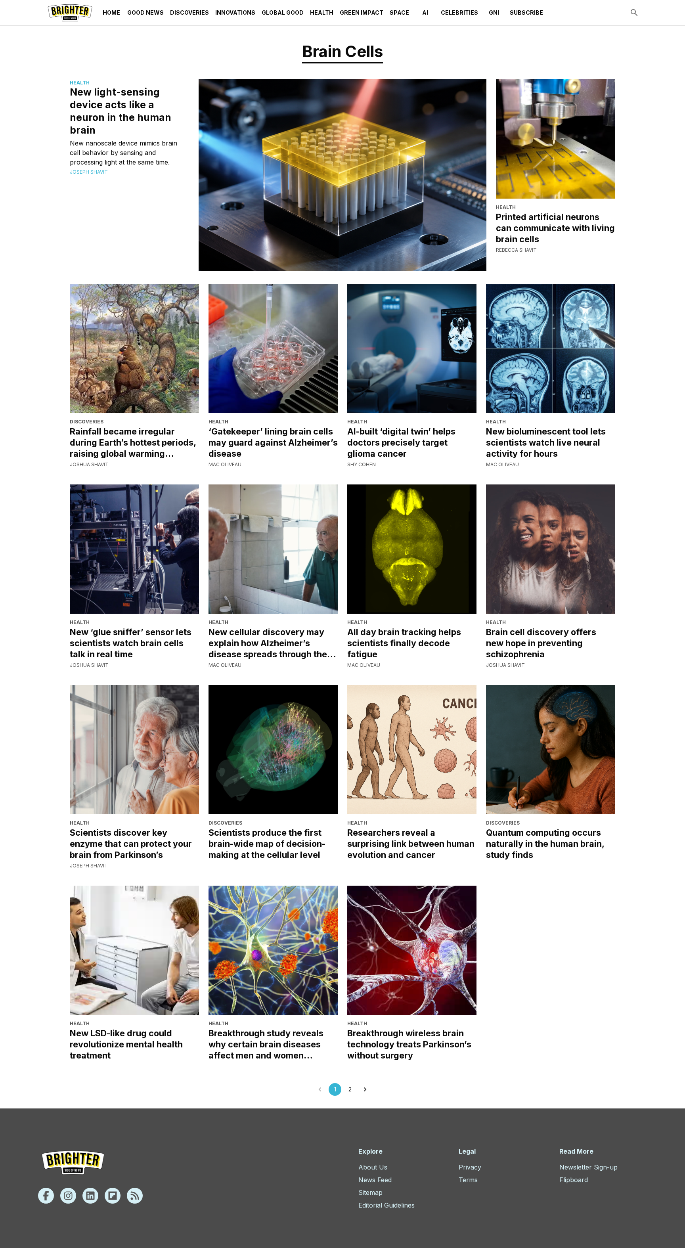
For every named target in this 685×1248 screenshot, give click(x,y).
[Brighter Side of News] (70, 12)
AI (425, 12)
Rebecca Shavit (516, 250)
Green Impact (361, 12)
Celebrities (459, 12)
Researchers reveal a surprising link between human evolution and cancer (411, 843)
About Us (372, 1167)
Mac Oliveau (225, 464)
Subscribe (526, 12)
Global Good (283, 12)
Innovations (235, 12)
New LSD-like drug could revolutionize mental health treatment (126, 1044)
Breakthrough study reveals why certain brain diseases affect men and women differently (266, 1044)
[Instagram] (68, 1196)
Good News (145, 12)
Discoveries (189, 12)
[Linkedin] (90, 1196)
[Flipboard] (113, 1196)
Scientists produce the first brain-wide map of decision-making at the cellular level (267, 843)
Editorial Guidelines (386, 1205)
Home (111, 12)
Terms (468, 1180)
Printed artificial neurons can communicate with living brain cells (555, 228)
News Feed (375, 1180)
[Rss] (135, 1196)
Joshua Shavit (89, 464)
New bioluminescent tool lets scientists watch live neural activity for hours (546, 442)
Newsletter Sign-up (588, 1167)
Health (321, 12)
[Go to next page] (365, 1089)
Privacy (470, 1167)
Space (399, 12)
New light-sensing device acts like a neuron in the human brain (120, 111)
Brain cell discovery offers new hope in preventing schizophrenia (541, 643)
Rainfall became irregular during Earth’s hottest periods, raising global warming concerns (133, 442)
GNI (494, 12)
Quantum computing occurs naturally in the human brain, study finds (545, 843)
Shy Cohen (361, 464)
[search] (634, 13)
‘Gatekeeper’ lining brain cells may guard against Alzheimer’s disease (273, 442)
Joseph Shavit (89, 172)
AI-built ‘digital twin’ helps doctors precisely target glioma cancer (401, 442)
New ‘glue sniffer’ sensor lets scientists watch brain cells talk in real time (130, 643)
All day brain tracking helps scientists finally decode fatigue (404, 643)
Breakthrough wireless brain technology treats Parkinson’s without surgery (409, 1044)
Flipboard (573, 1180)
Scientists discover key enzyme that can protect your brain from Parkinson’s (131, 843)
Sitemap (370, 1192)
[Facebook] (46, 1196)
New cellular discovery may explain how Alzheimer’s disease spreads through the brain (268, 643)
